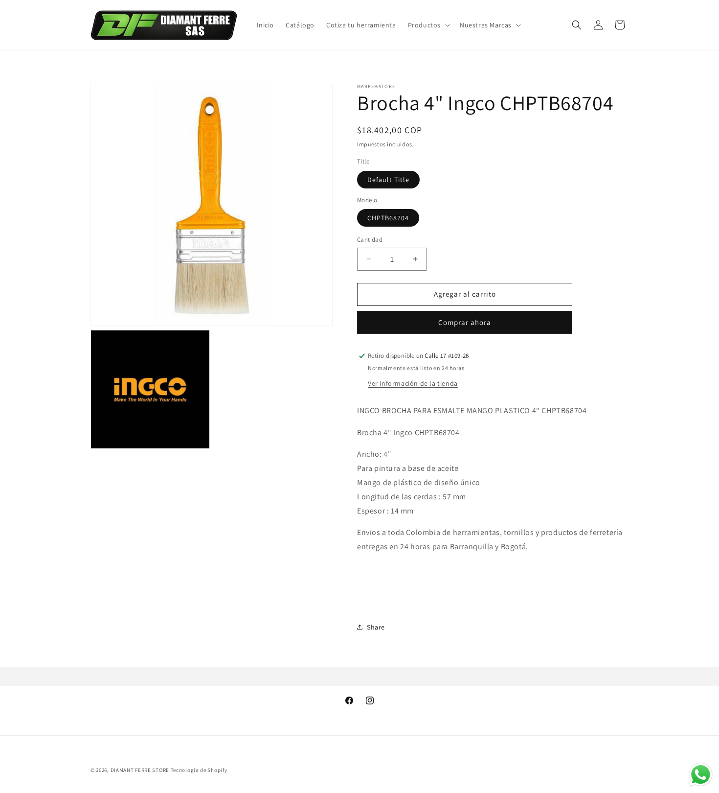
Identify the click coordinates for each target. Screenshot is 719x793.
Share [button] (376, 627)
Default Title (388, 179)
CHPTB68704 (388, 217)
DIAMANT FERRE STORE (140, 770)
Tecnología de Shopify (199, 770)
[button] (428, 25)
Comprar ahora (464, 322)
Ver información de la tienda (413, 383)
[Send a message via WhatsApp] (700, 774)
